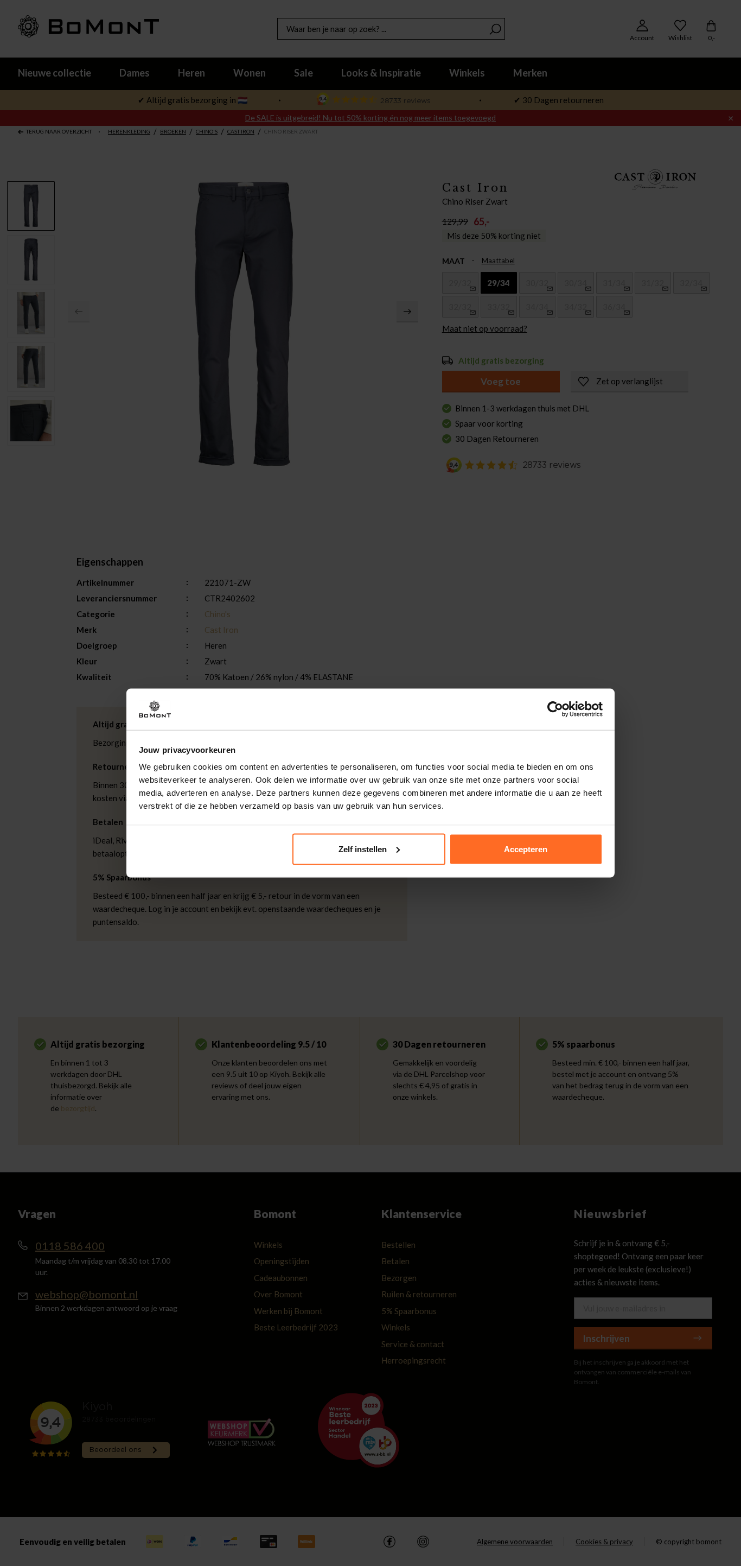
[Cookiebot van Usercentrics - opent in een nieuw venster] (555, 709)
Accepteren (525, 848)
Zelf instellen (362, 848)
